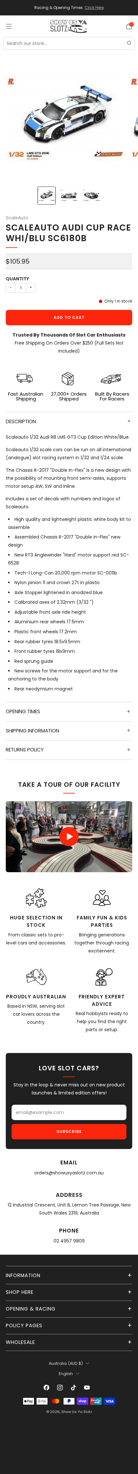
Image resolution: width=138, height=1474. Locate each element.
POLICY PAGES (24, 1325)
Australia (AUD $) (66, 1363)
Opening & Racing (31, 1308)
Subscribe (69, 1131)
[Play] (69, 836)
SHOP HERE (19, 1292)
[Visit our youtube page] (87, 1387)
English (66, 1373)
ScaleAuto (17, 218)
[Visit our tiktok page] (73, 1387)
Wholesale (20, 1342)
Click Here (94, 7)
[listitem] (69, 7)
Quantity (17, 279)
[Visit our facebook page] (46, 1387)
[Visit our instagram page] (60, 1387)
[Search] (129, 43)
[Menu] (9, 26)
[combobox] (69, 43)
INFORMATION (23, 1275)
